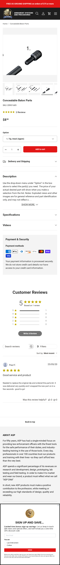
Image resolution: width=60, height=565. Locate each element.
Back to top (30, 422)
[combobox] (47, 353)
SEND (30, 550)
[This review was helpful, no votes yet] (49, 399)
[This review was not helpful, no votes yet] (54, 399)
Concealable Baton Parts (19, 24)
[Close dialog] (58, 505)
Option (6, 132)
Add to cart (40, 149)
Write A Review (30, 333)
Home (5, 24)
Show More (28, 204)
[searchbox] (16, 346)
